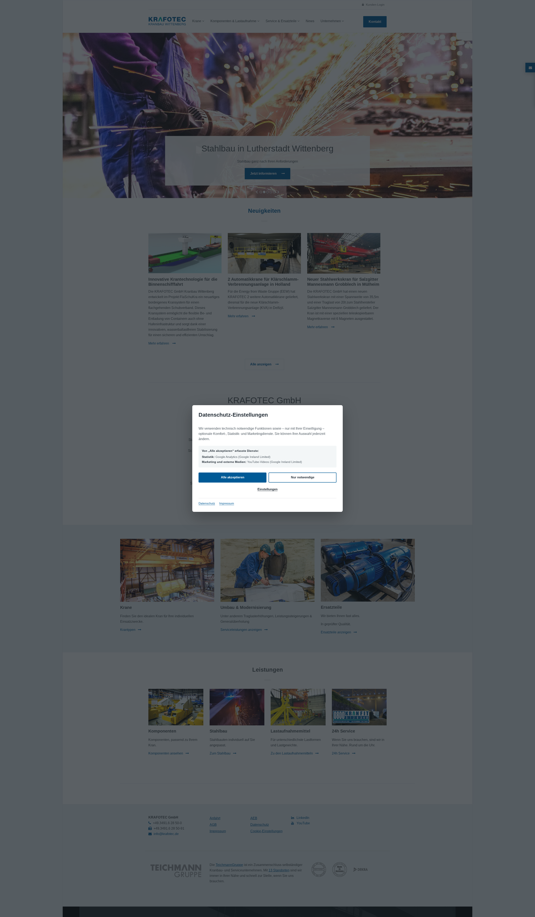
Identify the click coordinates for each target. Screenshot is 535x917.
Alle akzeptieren (232, 477)
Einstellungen (267, 489)
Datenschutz (207, 503)
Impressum (226, 503)
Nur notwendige (302, 477)
